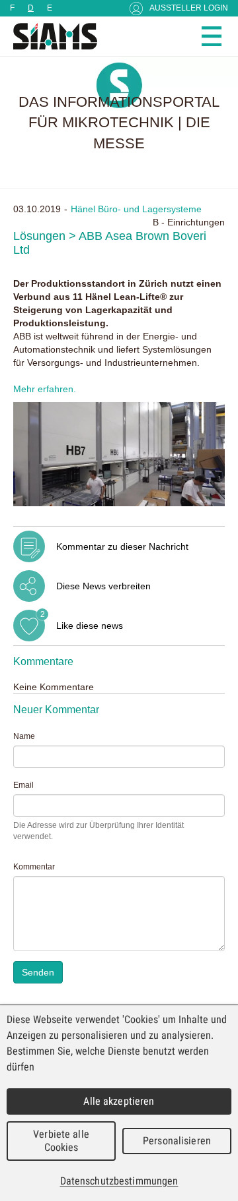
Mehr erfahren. (44, 389)
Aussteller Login (188, 8)
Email (23, 785)
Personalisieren (177, 1140)
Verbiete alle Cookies (61, 1141)
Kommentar (34, 866)
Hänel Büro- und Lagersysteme (136, 209)
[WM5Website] (49, 36)
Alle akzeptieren (118, 1101)
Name (24, 736)
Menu (211, 36)
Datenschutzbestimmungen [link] (119, 1181)
